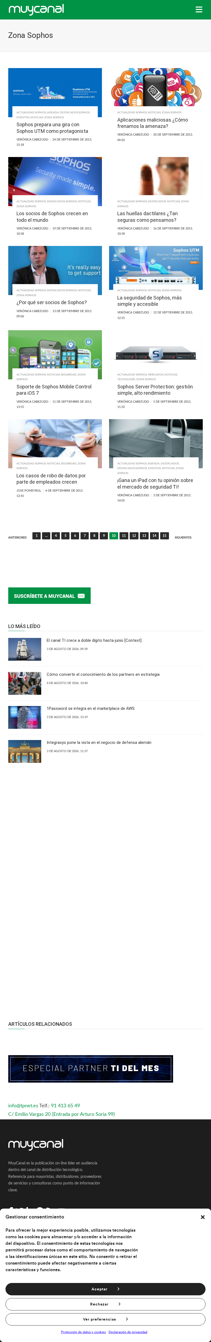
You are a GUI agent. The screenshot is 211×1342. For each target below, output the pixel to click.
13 (144, 535)
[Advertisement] (105, 949)
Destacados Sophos (75, 112)
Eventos (22, 117)
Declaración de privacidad (128, 1332)
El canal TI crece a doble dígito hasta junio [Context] (94, 640)
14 (154, 535)
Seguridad (69, 374)
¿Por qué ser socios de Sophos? (51, 302)
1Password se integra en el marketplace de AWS (91, 708)
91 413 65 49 (65, 1105)
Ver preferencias (99, 1319)
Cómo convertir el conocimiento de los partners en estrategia (103, 674)
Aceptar (99, 1289)
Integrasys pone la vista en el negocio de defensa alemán (99, 742)
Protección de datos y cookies (83, 1332)
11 (124, 535)
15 (164, 535)
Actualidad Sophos (31, 112)
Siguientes (183, 537)
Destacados (157, 201)
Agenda (53, 112)
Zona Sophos (54, 117)
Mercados (155, 374)
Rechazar (99, 1304)
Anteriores (17, 537)
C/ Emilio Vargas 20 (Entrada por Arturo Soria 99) (61, 1114)
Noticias (36, 117)
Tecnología (126, 379)
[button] (203, 1217)
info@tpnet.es (23, 1105)
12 (134, 535)
